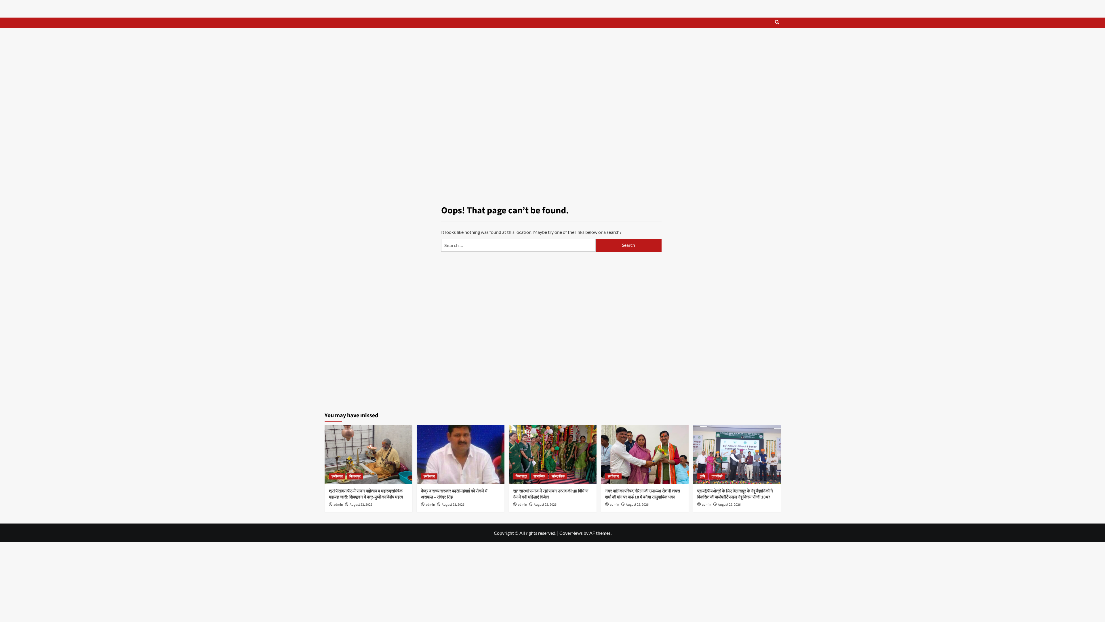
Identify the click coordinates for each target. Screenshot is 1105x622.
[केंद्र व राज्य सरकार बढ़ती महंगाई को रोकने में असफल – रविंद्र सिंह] (460, 454)
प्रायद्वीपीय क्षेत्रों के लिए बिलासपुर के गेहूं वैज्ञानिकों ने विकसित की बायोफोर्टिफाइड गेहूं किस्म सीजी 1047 (735, 494)
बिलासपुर (355, 476)
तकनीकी (717, 476)
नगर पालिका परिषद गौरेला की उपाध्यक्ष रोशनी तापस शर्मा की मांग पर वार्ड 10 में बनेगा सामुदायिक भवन (642, 494)
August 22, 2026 (545, 504)
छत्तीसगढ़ (337, 476)
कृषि (702, 476)
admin (338, 504)
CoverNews (571, 533)
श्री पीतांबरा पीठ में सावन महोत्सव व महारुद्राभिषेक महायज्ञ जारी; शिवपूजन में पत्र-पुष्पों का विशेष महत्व (366, 494)
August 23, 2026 (361, 504)
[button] (777, 23)
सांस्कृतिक (558, 476)
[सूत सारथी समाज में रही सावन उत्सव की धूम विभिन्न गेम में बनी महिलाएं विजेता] (553, 454)
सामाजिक (539, 476)
